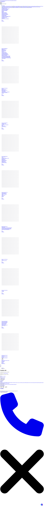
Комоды (3, 196)
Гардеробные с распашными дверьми (6, 16)
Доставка (3, 0)
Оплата (1, 0)
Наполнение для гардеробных (5, 18)
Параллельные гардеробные (5, 14)
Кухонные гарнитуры (4, 260)
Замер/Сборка (6, 0)
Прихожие (3, 51)
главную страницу (6, 373)
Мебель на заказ (19, 7)
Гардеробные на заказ (4, 17)
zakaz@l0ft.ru (1, 380)
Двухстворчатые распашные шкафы (6, 56)
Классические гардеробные (5, 9)
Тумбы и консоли (23, 382)
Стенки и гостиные (4, 126)
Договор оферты (12, 0)
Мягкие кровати (3, 90)
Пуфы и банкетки (4, 229)
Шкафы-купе (3, 49)
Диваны (3, 227)
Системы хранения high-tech (5, 124)
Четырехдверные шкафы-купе (5, 54)
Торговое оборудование (35, 382)
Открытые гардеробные (4, 10)
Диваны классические (9, 227)
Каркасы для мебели (4, 323)
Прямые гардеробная (4, 12)
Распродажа (25, 7)
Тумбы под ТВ (3, 195)
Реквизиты (15, 0)
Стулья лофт (4, 228)
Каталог (4, 5)
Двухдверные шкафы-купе (5, 53)
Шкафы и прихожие (20, 6)
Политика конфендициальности (4, 391)
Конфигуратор (3, 363)
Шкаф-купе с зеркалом (4, 55)
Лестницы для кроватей (4, 92)
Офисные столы (3, 161)
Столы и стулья (19, 382)
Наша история (7, 360)
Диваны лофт (5, 227)
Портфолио (3, 361)
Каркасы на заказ (4, 324)
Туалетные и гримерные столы (5, 158)
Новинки (31, 7)
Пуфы (6, 229)
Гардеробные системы (10, 6)
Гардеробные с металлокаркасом (5, 8)
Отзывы (9, 0)
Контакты (1, 381)
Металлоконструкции (9, 7)
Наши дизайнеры (4, 360)
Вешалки (3, 11)
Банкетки (8, 229)
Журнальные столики (4, 162)
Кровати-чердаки (4, 89)
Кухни (29, 382)
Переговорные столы (4, 160)
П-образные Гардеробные (5, 13)
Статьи (2, 362)
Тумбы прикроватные (4, 193)
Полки (2, 125)
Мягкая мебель (27, 382)
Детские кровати (4, 91)
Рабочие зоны (3, 159)
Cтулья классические (8, 228)
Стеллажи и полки (34, 6)
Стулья (2, 157)
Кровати (26, 6)
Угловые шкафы (3, 58)
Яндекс (1, 385)
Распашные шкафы (4, 15)
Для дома (3, 291)
